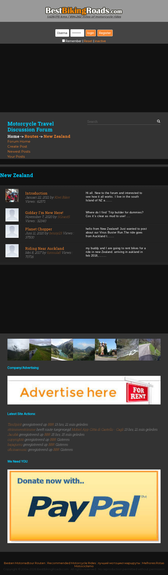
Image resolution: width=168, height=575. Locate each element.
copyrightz (15, 439)
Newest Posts (18, 151)
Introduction (36, 193)
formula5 (54, 252)
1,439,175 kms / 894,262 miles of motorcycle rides (84, 16)
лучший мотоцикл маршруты (119, 563)
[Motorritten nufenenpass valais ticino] (18, 350)
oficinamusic (17, 449)
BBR (51, 424)
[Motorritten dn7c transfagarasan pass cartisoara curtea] (106, 350)
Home (13, 136)
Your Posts (16, 156)
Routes (31, 136)
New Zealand (57, 136)
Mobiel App (80, 429)
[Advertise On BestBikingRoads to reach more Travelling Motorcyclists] (84, 390)
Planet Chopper (38, 229)
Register (105, 33)
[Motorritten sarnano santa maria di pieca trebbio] (150, 350)
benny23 (55, 233)
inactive (100, 41)
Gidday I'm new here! (44, 212)
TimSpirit (14, 424)
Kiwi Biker (62, 197)
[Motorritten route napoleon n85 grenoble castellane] (84, 350)
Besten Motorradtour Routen (24, 563)
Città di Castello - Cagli (106, 429)
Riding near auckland (44, 248)
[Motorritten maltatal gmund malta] (62, 350)
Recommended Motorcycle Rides (71, 563)
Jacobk (13, 434)
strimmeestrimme (21, 429)
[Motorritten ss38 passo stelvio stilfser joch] (128, 350)
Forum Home (18, 141)
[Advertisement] (84, 74)
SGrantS (64, 216)
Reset (88, 41)
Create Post (17, 146)
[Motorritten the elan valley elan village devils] (40, 350)
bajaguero (15, 444)
